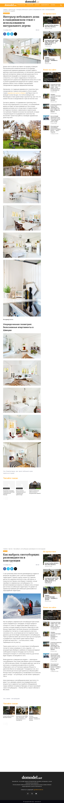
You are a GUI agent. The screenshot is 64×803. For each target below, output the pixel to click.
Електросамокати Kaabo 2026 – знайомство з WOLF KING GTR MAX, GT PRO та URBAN (55, 108)
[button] (61, 5)
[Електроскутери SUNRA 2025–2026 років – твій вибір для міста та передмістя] (52, 36)
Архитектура (12, 9)
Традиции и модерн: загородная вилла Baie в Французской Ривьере (9, 492)
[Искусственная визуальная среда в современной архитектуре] (22, 485)
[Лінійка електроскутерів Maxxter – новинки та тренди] (52, 54)
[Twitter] (8, 34)
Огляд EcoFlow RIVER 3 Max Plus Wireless (51, 26)
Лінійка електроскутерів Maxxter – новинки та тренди (51, 59)
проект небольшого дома (26, 471)
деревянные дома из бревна (17, 93)
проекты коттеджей (8, 473)
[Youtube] (36, 793)
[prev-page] (4, 498)
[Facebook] (4, 34)
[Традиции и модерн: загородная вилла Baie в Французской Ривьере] (9, 485)
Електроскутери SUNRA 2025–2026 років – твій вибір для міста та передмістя (52, 42)
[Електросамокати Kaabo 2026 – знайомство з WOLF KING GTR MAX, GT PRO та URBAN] (46, 106)
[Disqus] (22, 522)
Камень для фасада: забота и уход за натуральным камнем (35, 492)
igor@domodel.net (38, 789)
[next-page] (7, 498)
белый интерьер (10, 471)
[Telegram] (11, 34)
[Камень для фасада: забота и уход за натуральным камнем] (35, 485)
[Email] (15, 34)
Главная (5, 9)
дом (17, 471)
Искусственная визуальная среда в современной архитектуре (21, 492)
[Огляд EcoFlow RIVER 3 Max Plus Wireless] (52, 21)
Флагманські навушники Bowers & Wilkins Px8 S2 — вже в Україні (55, 129)
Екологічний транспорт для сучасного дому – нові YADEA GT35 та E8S (55, 119)
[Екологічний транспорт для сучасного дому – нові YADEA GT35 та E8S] (46, 117)
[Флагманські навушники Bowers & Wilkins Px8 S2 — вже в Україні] (46, 128)
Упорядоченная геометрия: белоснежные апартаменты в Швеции (18, 327)
